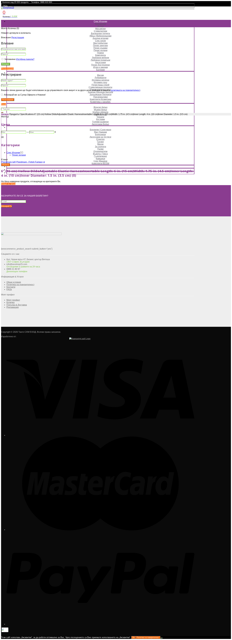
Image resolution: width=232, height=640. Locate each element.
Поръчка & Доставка (16, 305)
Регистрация (17, 37)
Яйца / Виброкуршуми (100, 36)
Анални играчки (100, 38)
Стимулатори (100, 31)
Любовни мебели (100, 57)
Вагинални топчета (100, 33)
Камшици (100, 158)
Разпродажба (100, 166)
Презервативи (100, 97)
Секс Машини (100, 161)
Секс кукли (100, 41)
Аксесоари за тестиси (100, 137)
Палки (100, 149)
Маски (100, 144)
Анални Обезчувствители (100, 92)
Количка (10, 302)
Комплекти (100, 55)
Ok (133, 638)
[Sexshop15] (7, 7)
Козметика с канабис (100, 102)
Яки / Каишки (100, 132)
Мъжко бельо (100, 110)
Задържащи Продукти (100, 94)
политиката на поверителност (125, 90)
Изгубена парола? (25, 59)
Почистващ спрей (100, 85)
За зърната (100, 146)
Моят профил (8, 9)
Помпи (100, 53)
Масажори (100, 28)
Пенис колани (100, 50)
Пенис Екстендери (100, 65)
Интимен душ (100, 82)
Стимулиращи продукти (100, 87)
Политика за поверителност (148, 638)
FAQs (5, 6)
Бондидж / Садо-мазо (100, 130)
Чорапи (100, 117)
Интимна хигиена (100, 80)
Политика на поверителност (20, 284)
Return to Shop (8, 184)
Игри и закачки (100, 67)
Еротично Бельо (100, 105)
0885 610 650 (46, 2)
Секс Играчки (100, 21)
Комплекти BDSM (100, 163)
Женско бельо (100, 107)
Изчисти (5, 165)
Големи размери (100, 122)
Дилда (100, 26)
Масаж (100, 75)
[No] (161, 638)
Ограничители (100, 151)
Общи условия (13, 282)
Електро (100, 139)
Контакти (10, 287)
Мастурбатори (100, 43)
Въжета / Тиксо (100, 154)
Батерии (100, 70)
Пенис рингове (100, 45)
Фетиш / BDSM (100, 127)
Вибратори (100, 24)
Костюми (100, 119)
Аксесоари (100, 62)
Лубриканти (100, 77)
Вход (3, 104)
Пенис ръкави (100, 48)
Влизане (5, 64)
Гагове (100, 142)
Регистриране (7, 100)
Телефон (35, 2)
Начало (5, 114)
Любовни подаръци (100, 60)
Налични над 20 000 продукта (15, 2)
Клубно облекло (100, 112)
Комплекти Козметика (100, 99)
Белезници (100, 134)
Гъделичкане (100, 156)
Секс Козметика (100, 73)
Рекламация (12, 307)
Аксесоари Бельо (100, 124)
